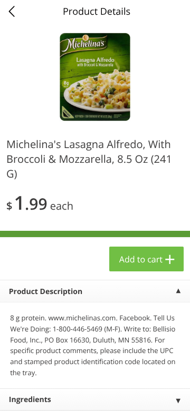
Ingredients (30, 400)
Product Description (45, 292)
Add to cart (141, 259)
